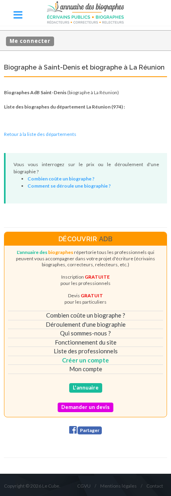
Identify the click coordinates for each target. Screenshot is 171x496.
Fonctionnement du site (86, 342)
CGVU (84, 486)
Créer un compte (85, 360)
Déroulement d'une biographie (86, 324)
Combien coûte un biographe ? (85, 315)
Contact (154, 486)
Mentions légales (118, 486)
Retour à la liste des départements (40, 134)
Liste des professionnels (86, 351)
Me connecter (30, 41)
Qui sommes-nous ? (85, 333)
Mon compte (85, 368)
